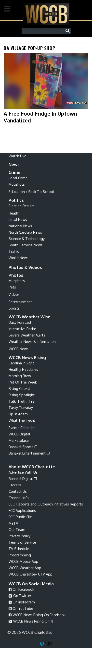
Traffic (14, 251)
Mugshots (17, 184)
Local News (18, 219)
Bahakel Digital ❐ (23, 478)
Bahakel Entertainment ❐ (29, 453)
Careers (15, 485)
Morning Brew (20, 375)
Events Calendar (22, 427)
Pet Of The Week (23, 382)
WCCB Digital (19, 434)
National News (20, 226)
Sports (14, 308)
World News (18, 257)
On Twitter (21, 595)
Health (14, 213)
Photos (16, 275)
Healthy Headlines (23, 369)
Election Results (22, 206)
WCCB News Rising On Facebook (39, 614)
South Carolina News (25, 245)
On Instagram (23, 602)
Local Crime (18, 178)
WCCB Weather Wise (29, 316)
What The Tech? (22, 420)
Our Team (17, 529)
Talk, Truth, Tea (22, 401)
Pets (12, 287)
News (14, 164)
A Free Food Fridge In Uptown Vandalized (40, 116)
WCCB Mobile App (23, 561)
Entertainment (20, 302)
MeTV (13, 523)
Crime (14, 172)
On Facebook (23, 589)
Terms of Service (22, 542)
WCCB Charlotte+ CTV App (31, 574)
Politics (16, 200)
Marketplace (19, 440)
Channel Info (19, 497)
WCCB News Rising (27, 357)
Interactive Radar (22, 328)
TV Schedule (19, 548)
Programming (20, 555)
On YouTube (22, 608)
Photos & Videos (25, 267)
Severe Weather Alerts (27, 335)
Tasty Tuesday (21, 407)
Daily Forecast (20, 322)
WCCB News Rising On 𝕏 (32, 621)
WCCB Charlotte (46, 14)
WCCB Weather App (25, 567)
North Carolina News (25, 232)
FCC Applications (22, 510)
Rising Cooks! (19, 388)
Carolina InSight (21, 363)
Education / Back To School (31, 191)
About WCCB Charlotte (32, 466)
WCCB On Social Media (31, 583)
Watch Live (17, 156)
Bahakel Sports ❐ (23, 446)
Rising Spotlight (22, 395)
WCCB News (18, 349)
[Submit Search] (69, 31)
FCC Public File (20, 517)
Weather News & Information (32, 341)
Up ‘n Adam (18, 414)
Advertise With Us (23, 472)
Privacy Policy (19, 536)
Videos (14, 294)
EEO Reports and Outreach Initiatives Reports (46, 504)
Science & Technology (27, 238)
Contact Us (18, 491)
